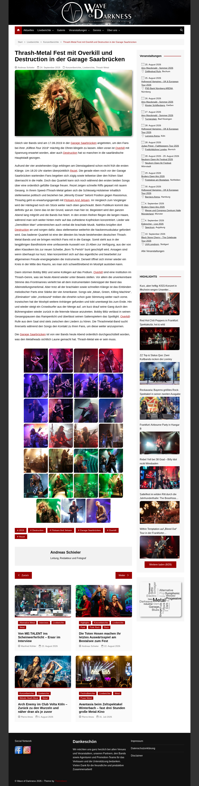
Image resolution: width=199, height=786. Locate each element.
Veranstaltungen (78, 30)
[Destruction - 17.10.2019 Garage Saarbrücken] (36, 436)
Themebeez (61, 781)
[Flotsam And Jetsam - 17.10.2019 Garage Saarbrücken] (36, 386)
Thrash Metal (102, 67)
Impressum (137, 741)
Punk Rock (95, 627)
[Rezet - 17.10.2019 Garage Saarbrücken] (36, 361)
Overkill (120, 148)
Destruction (70, 152)
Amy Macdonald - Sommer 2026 (157, 68)
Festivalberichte (88, 693)
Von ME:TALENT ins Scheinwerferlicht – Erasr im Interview (39, 637)
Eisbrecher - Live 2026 (152, 224)
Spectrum (150, 227)
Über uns (112, 30)
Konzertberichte (73, 67)
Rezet (73, 170)
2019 (21, 530)
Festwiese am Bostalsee (157, 180)
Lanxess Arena (152, 136)
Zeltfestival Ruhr (153, 71)
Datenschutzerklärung (143, 748)
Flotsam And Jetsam (77, 200)
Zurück (25, 575)
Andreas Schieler (26, 67)
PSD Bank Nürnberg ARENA (159, 88)
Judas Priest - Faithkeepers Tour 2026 (160, 146)
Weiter (122, 575)
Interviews (44, 623)
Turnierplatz (151, 119)
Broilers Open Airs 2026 (153, 176)
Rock (106, 627)
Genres (97, 30)
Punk (83, 627)
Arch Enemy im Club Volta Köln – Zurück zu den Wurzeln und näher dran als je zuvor (42, 708)
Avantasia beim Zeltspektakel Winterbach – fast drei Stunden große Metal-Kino (102, 708)
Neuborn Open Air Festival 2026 (157, 159)
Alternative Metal (27, 623)
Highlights (85, 623)
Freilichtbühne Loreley (156, 149)
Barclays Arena (152, 197)
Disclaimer (137, 755)
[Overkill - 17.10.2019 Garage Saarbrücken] (86, 461)
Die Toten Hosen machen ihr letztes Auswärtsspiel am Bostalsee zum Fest (100, 637)
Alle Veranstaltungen (152, 251)
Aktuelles (28, 30)
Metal (22, 627)
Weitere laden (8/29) (160, 564)
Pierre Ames (27, 717)
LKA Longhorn (152, 244)
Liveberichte (44, 30)
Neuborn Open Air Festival (158, 163)
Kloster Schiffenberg (155, 105)
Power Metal (86, 698)
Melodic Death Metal (29, 698)
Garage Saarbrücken (84, 143)
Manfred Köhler (28, 646)
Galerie (61, 30)
